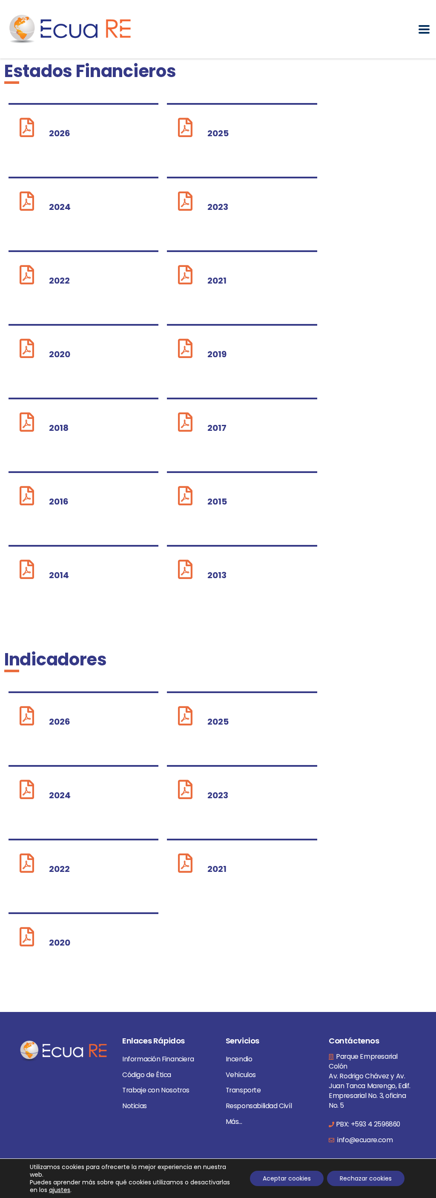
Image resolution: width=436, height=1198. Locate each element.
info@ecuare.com (364, 1139)
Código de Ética (146, 1074)
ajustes (59, 1190)
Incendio (239, 1059)
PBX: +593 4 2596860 (368, 1124)
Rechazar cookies (366, 1178)
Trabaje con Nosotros (155, 1090)
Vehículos (241, 1074)
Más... (234, 1121)
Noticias (134, 1105)
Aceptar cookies (287, 1178)
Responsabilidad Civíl (259, 1105)
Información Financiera (158, 1059)
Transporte (243, 1090)
